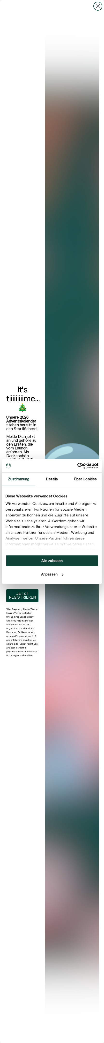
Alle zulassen (52, 560)
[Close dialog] (98, 6)
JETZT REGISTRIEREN (22, 596)
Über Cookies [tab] (85, 479)
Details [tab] (52, 479)
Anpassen (49, 574)
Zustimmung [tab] (18, 479)
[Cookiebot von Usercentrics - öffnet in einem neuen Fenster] (77, 466)
